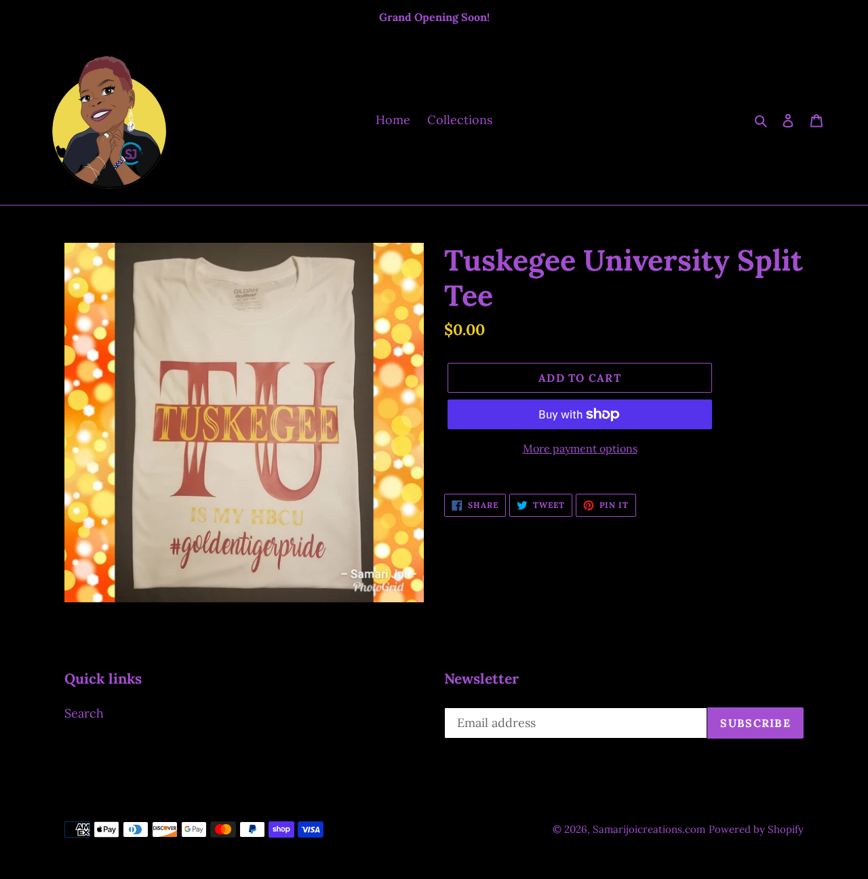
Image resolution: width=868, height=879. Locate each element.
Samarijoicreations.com (649, 829)
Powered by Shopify (756, 829)
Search (84, 713)
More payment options (580, 448)
